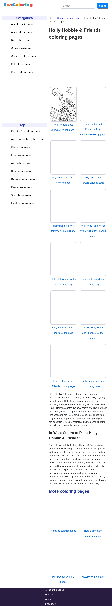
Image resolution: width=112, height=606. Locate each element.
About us (49, 599)
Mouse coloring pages (21, 187)
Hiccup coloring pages (93, 576)
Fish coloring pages (20, 64)
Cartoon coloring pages (22, 48)
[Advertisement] (24, 99)
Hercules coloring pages (63, 531)
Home (52, 18)
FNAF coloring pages (21, 155)
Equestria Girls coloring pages (25, 131)
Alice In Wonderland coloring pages (28, 139)
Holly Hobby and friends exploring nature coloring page (93, 231)
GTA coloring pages (20, 147)
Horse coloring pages (21, 171)
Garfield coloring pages (22, 195)
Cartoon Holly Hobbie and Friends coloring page (93, 332)
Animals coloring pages (22, 24)
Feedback (50, 604)
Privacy (49, 594)
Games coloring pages (22, 72)
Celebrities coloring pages (23, 56)
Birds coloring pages (21, 40)
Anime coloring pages (21, 32)
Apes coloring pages (21, 163)
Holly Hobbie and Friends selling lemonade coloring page (92, 129)
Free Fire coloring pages (22, 203)
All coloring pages (54, 590)
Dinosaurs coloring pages (23, 179)
